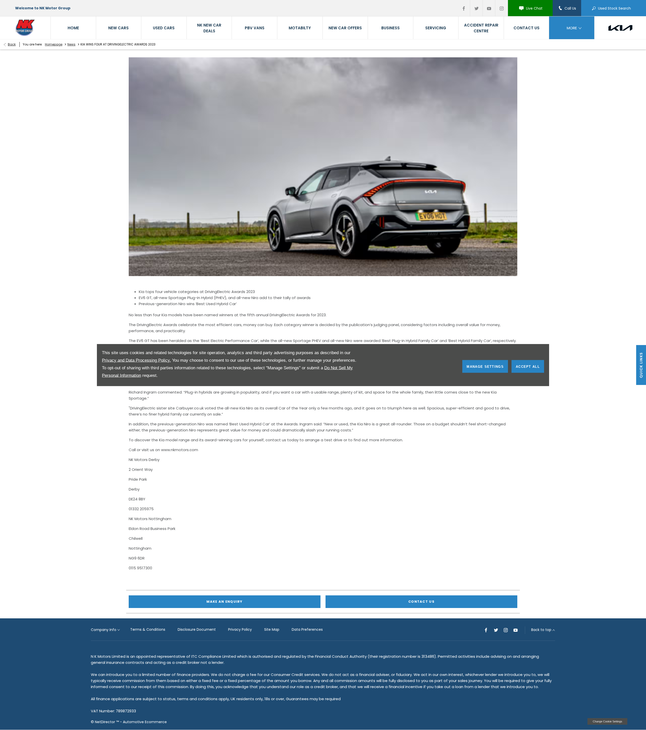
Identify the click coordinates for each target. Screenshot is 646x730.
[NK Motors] (25, 27)
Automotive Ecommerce (145, 721)
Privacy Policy (240, 629)
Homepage (53, 44)
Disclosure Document (197, 629)
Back (12, 44)
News (71, 44)
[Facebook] (463, 8)
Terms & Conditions (147, 629)
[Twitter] (476, 8)
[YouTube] (489, 8)
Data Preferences (307, 629)
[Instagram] (501, 8)
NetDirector (105, 721)
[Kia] (620, 27)
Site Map (271, 629)
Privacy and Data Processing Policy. (136, 360)
